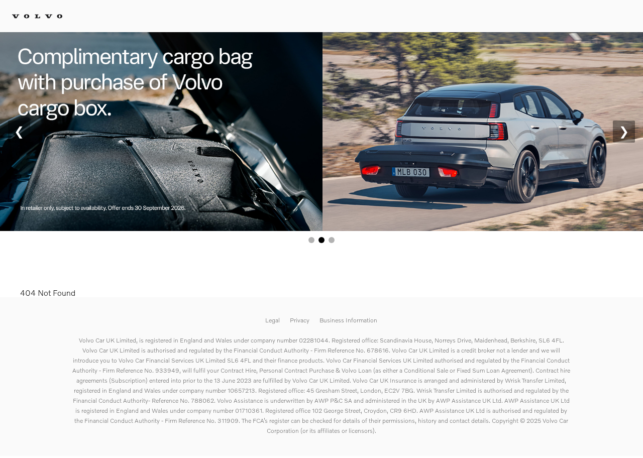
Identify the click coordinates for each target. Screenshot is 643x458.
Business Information (348, 320)
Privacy (299, 320)
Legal (272, 320)
